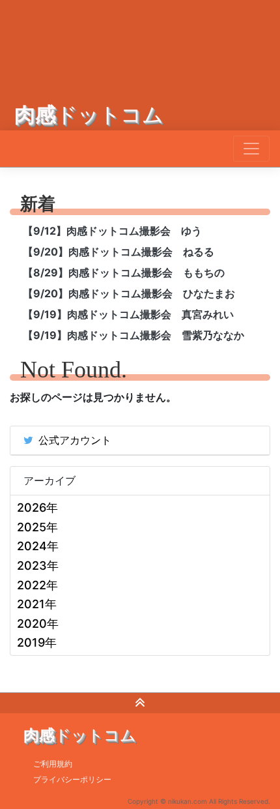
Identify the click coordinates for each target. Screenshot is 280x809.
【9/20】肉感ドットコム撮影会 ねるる (118, 251)
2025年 (37, 527)
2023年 (38, 565)
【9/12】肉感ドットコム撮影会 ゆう (112, 230)
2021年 (37, 604)
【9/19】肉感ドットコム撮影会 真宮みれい (128, 314)
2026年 (37, 507)
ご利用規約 (52, 764)
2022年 (37, 585)
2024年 (38, 546)
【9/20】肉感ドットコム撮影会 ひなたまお (129, 293)
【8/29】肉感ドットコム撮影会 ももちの (124, 272)
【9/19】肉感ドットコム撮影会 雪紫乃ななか (133, 335)
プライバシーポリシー (72, 779)
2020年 (38, 623)
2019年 (37, 642)
